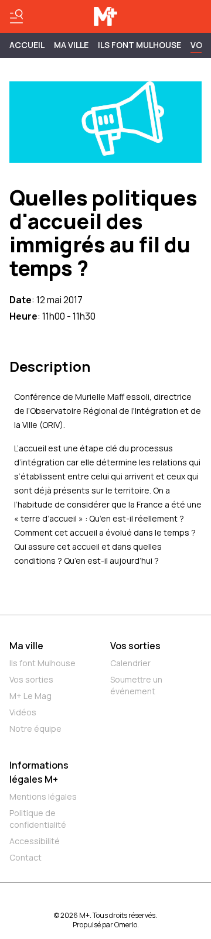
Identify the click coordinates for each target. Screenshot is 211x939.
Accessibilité (34, 841)
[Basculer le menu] (16, 16)
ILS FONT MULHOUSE (139, 44)
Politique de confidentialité (37, 818)
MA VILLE (71, 44)
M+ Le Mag (30, 695)
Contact (25, 857)
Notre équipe (35, 728)
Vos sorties (31, 679)
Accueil (27, 44)
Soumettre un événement (136, 685)
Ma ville (26, 645)
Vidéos (22, 712)
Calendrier (130, 663)
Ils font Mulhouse (42, 663)
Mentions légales (43, 796)
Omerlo (125, 925)
